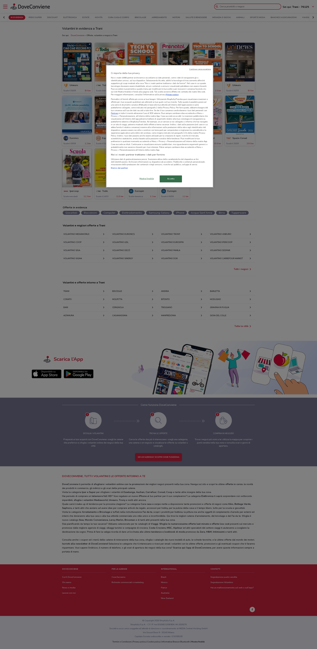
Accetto (171, 178)
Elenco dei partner (119, 168)
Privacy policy (172, 94)
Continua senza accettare (200, 69)
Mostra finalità (147, 178)
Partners (114, 113)
